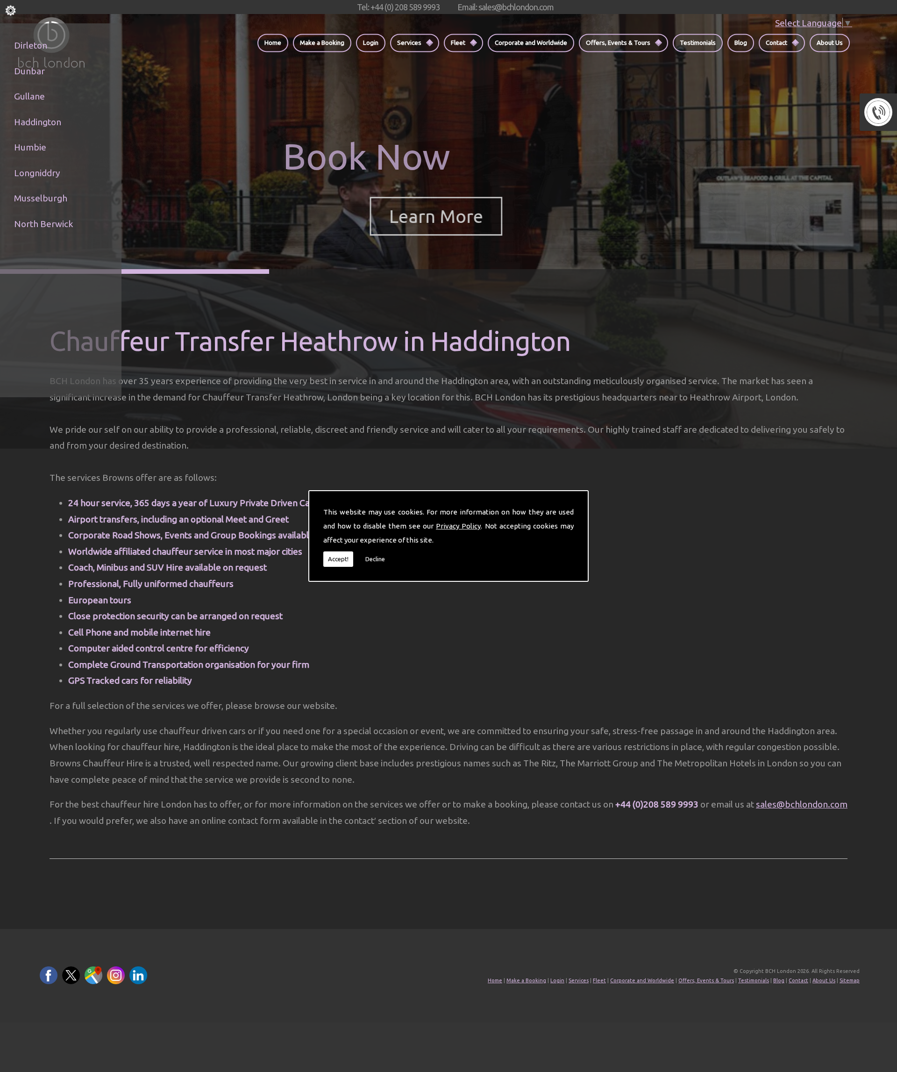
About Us (830, 42)
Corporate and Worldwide (531, 42)
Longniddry (37, 173)
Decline (375, 559)
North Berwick (43, 224)
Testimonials (698, 42)
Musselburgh (40, 198)
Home (272, 42)
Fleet (458, 42)
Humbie (30, 147)
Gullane (29, 96)
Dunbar (29, 71)
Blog (740, 42)
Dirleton (30, 45)
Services (409, 42)
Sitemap (850, 980)
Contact (776, 42)
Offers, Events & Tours (618, 42)
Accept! (338, 559)
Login (370, 42)
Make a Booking (322, 42)
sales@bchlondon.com (801, 804)
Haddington (37, 122)
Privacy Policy (458, 526)
